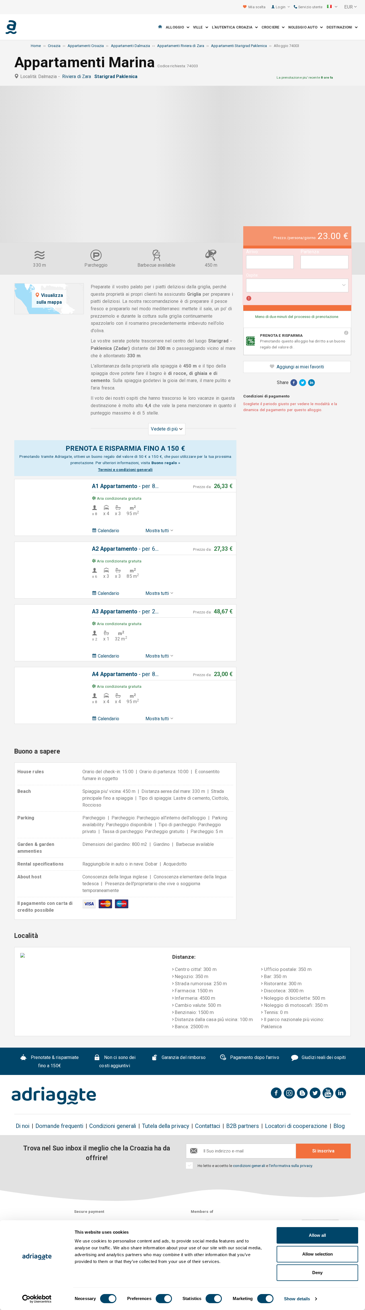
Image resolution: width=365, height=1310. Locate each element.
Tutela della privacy (165, 1126)
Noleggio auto (304, 27)
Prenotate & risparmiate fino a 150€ (54, 1061)
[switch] (164, 1298)
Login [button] (281, 7)
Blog (339, 1126)
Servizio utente (310, 7)
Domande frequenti (59, 1126)
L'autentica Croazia (233, 27)
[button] (332, 7)
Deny (317, 1272)
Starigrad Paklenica (117, 76)
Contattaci (207, 1126)
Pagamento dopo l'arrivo (254, 1057)
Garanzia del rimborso (183, 1057)
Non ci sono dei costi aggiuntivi (117, 1061)
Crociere (271, 27)
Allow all (317, 1235)
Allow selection (317, 1254)
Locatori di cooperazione (296, 1126)
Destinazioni (341, 27)
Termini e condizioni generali (125, 469)
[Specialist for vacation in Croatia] (54, 1095)
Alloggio (176, 27)
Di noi (22, 1126)
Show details (297, 1298)
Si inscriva (323, 1151)
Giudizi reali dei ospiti (323, 1057)
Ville (199, 27)
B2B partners (242, 1126)
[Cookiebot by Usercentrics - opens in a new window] (37, 1299)
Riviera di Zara (77, 76)
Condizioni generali (112, 1126)
